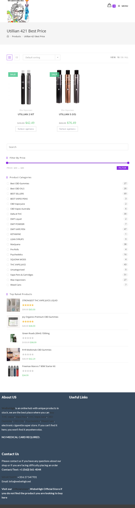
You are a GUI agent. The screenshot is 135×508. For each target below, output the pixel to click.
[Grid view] (9, 57)
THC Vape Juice (37, 416)
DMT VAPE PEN (17, 229)
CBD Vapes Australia (20, 208)
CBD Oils (18, 420)
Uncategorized (17, 269)
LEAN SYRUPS (17, 239)
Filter (122, 167)
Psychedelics (16, 254)
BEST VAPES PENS (19, 198)
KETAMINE (15, 234)
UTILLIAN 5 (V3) (67, 114)
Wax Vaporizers (25, 110)
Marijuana (15, 244)
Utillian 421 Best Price (34, 36)
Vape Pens (21, 416)
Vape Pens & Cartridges (21, 274)
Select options (26, 128)
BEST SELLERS (17, 193)
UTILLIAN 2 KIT (26, 114)
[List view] (17, 57)
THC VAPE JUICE (18, 264)
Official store (21, 488)
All (126, 57)
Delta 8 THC (16, 213)
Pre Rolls (14, 249)
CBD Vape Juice (17, 203)
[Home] (8, 36)
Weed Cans (15, 284)
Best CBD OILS (17, 188)
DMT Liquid (16, 218)
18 (118, 57)
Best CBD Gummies (19, 183)
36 (122, 57)
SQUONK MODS (18, 259)
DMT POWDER (17, 224)
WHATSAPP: (9, 477)
